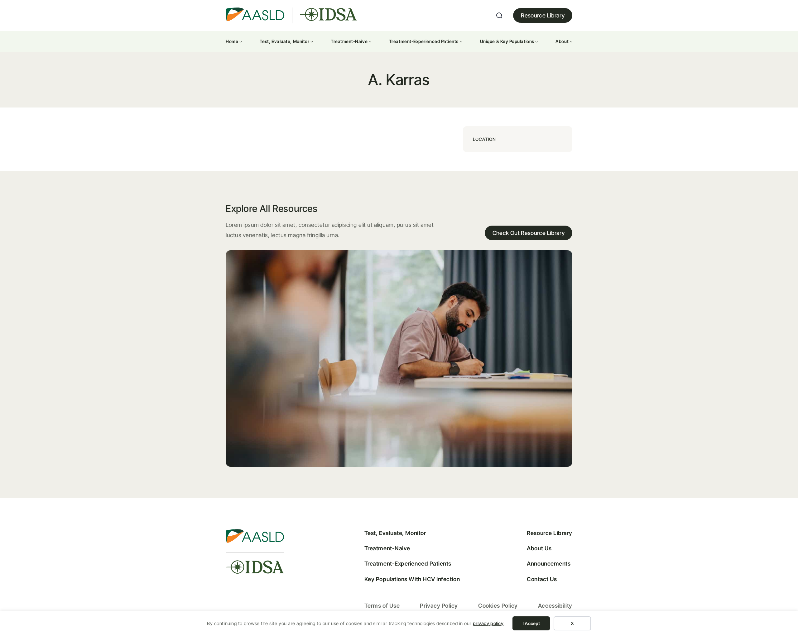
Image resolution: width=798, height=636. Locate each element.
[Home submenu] (240, 41)
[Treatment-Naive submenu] (370, 41)
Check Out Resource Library (529, 233)
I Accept (531, 623)
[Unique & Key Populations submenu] (536, 41)
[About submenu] (571, 41)
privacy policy (488, 623)
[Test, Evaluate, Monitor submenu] (311, 41)
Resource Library (543, 15)
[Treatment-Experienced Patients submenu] (461, 41)
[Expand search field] (499, 15)
